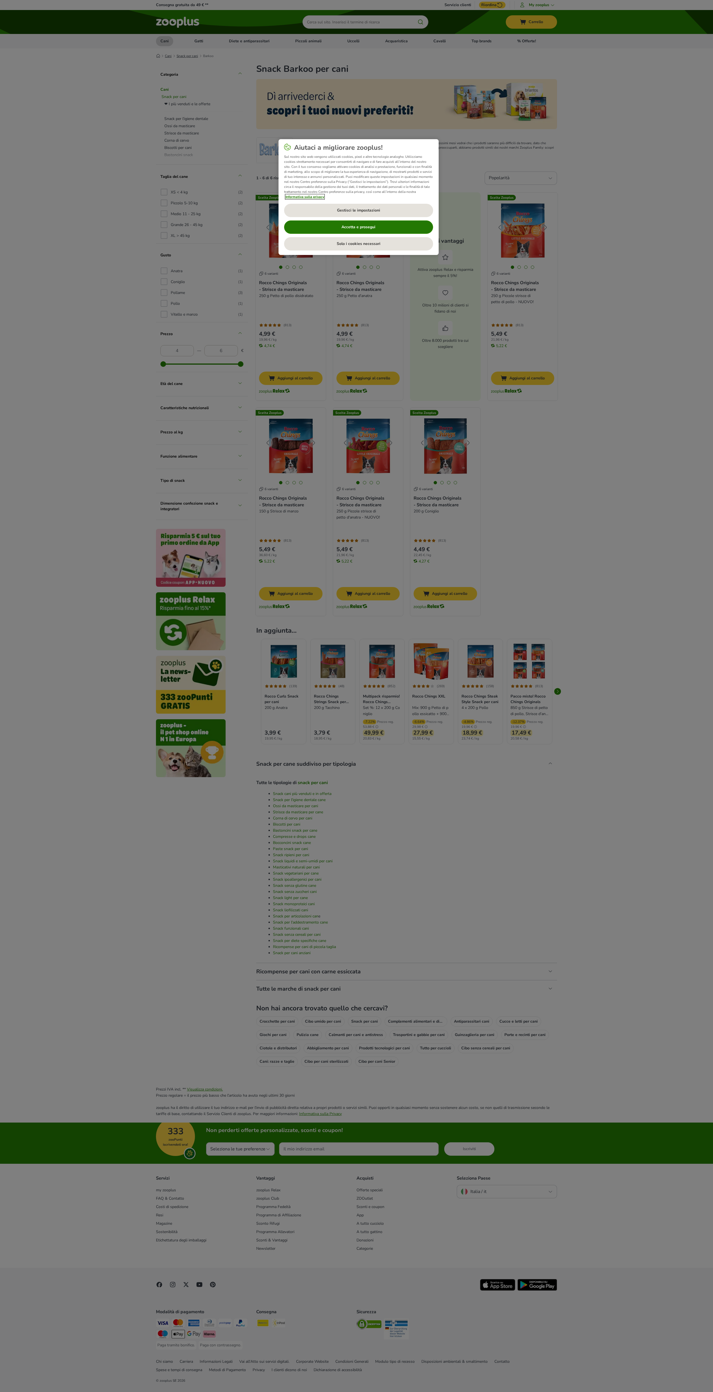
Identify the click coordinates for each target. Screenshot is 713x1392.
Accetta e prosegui (358, 227)
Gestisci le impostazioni (358, 210)
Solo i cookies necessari (358, 243)
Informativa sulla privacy (304, 197)
